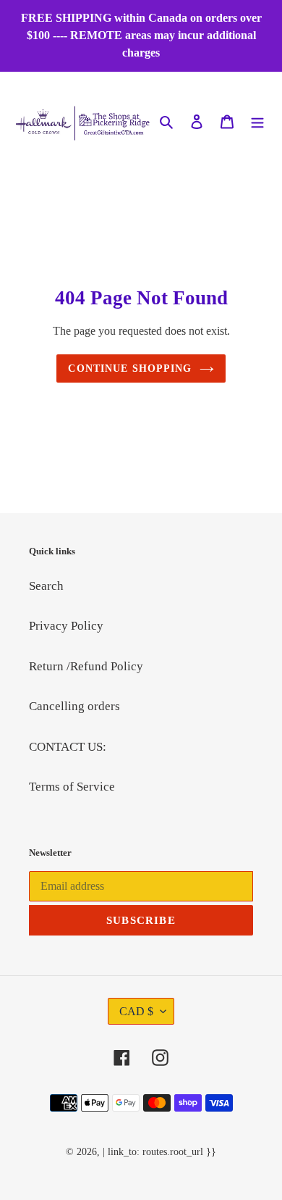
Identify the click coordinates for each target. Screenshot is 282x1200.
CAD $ (136, 1011)
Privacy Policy (66, 626)
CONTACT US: (67, 747)
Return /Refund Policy (86, 666)
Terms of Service (72, 786)
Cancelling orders (74, 706)
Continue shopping (130, 368)
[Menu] (257, 121)
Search (46, 586)
